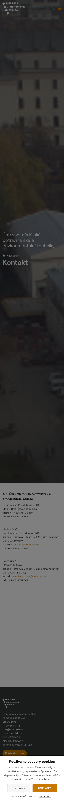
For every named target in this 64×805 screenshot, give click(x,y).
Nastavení (19, 788)
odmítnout (45, 797)
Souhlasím (44, 788)
